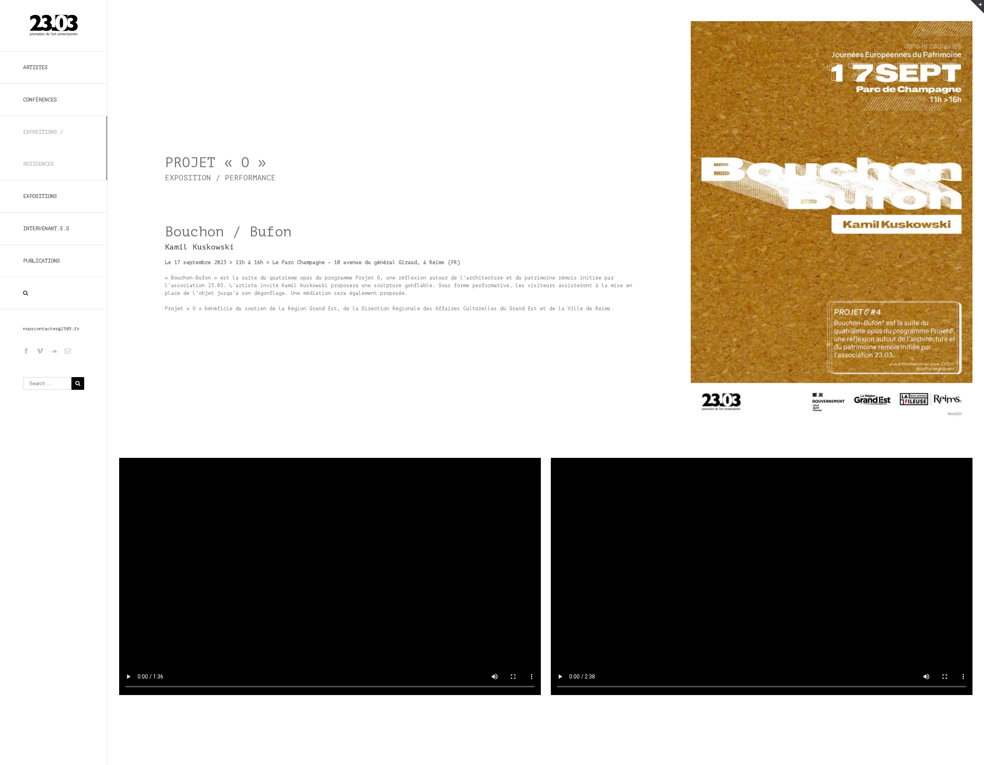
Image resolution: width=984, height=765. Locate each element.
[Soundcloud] (54, 351)
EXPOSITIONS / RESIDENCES (43, 148)
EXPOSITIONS (40, 196)
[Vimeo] (40, 351)
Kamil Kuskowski (199, 247)
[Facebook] (26, 351)
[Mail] (68, 351)
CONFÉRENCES (40, 100)
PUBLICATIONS (41, 261)
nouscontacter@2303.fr (51, 328)
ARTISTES (35, 67)
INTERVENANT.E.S (46, 228)
